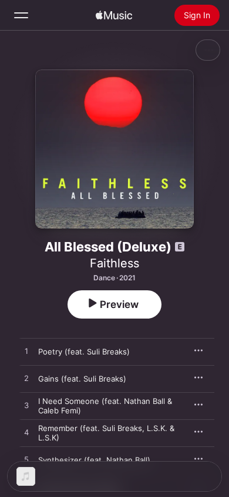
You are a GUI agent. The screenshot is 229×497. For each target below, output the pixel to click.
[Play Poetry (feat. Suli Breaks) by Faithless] (26, 351)
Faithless (114, 263)
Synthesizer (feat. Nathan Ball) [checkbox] (94, 460)
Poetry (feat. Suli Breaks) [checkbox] (84, 351)
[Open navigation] (21, 15)
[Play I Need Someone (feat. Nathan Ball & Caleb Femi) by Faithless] (26, 405)
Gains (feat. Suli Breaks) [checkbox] (82, 378)
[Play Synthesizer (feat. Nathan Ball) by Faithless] (26, 460)
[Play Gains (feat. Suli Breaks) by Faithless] (26, 378)
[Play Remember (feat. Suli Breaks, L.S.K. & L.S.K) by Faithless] (26, 433)
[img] (114, 15)
